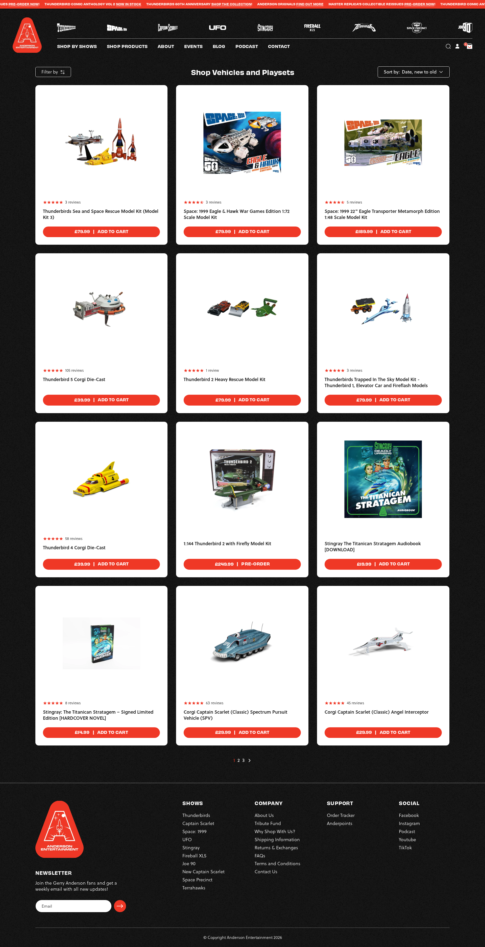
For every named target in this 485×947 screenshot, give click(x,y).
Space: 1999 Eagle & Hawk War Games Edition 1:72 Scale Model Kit (236, 214)
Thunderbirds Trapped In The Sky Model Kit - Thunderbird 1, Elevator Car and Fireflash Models (376, 383)
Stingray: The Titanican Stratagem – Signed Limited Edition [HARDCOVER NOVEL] (98, 715)
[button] (171, 46)
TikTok (405, 847)
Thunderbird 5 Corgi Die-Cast (74, 380)
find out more (271, 4)
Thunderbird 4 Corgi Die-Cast (74, 548)
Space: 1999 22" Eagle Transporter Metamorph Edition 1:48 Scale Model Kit (382, 214)
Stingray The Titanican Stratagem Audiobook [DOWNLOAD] (373, 547)
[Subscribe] (120, 906)
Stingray (191, 847)
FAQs (260, 856)
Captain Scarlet (198, 823)
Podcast (407, 831)
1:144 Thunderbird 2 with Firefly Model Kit (227, 544)
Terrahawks (193, 888)
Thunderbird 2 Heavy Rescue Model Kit (224, 380)
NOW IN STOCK (90, 4)
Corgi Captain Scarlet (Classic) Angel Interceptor (377, 712)
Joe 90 (189, 863)
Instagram (409, 823)
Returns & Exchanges (276, 847)
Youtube (407, 839)
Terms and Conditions (277, 863)
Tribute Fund (268, 823)
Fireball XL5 (194, 856)
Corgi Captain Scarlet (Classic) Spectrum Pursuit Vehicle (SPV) (235, 715)
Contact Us (266, 871)
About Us (264, 815)
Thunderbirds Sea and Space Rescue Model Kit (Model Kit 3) (100, 214)
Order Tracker (341, 815)
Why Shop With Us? (275, 831)
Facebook (409, 815)
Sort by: (392, 72)
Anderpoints (339, 823)
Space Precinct (197, 880)
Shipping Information (277, 839)
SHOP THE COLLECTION (193, 4)
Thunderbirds (196, 815)
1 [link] (234, 760)
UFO (187, 839)
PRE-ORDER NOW (381, 4)
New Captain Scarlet (203, 871)
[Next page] (249, 760)
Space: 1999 (194, 831)
